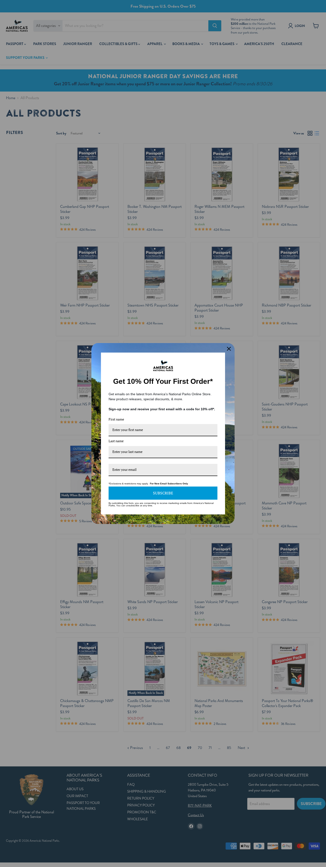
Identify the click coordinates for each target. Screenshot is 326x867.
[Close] (229, 348)
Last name (116, 441)
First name (116, 419)
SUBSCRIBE (163, 493)
